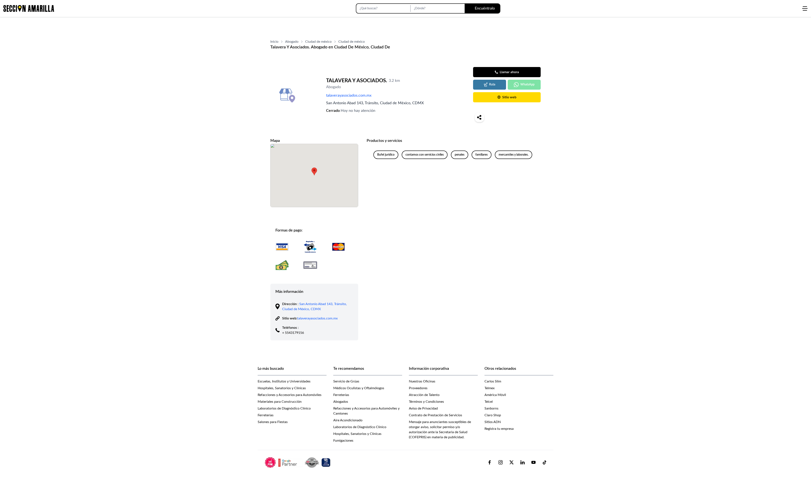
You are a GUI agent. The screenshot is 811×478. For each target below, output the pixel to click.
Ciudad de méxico (318, 41)
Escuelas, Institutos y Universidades (284, 381)
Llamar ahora (509, 72)
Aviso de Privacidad (423, 408)
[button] (314, 171)
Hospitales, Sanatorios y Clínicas (282, 388)
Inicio (274, 41)
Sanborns (491, 408)
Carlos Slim (492, 381)
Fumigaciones (343, 440)
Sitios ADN (492, 422)
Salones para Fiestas (273, 422)
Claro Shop (492, 415)
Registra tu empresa (499, 428)
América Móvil (495, 395)
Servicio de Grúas (346, 381)
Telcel (488, 401)
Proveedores (418, 388)
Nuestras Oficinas (422, 381)
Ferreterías (266, 415)
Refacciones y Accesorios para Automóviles (289, 395)
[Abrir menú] (805, 8)
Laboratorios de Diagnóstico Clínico (284, 408)
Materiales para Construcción (280, 401)
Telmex (489, 388)
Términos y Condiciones (426, 401)
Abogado (291, 41)
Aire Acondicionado (347, 420)
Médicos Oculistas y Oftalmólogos (358, 388)
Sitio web (509, 97)
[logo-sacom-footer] (298, 462)
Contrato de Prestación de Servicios (435, 415)
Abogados (340, 401)
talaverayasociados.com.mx (348, 95)
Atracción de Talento (424, 395)
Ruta (492, 84)
